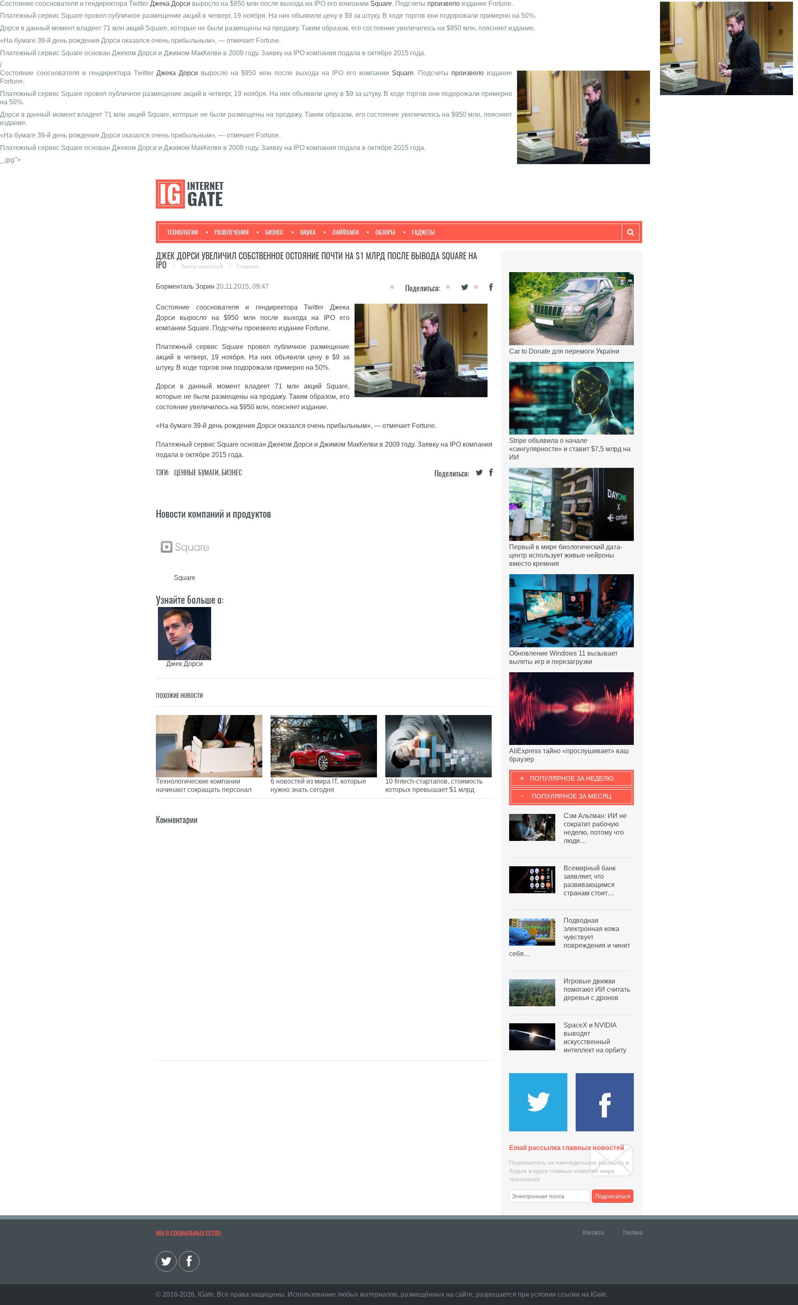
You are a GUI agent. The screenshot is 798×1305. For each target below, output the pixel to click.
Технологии (182, 232)
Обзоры (385, 232)
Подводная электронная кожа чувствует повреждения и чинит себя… (569, 937)
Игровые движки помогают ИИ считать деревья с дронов (597, 989)
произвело (443, 3)
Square (381, 3)
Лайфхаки (345, 232)
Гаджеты (423, 232)
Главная (247, 266)
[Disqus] (324, 930)
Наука (307, 232)
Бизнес (274, 232)
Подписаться (613, 1196)
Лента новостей (202, 266)
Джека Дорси (170, 3)
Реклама (632, 1232)
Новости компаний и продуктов (213, 513)
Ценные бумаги (196, 472)
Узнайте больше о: (190, 599)
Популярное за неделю (571, 778)
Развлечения (231, 232)
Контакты (593, 1232)
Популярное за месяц (571, 796)
